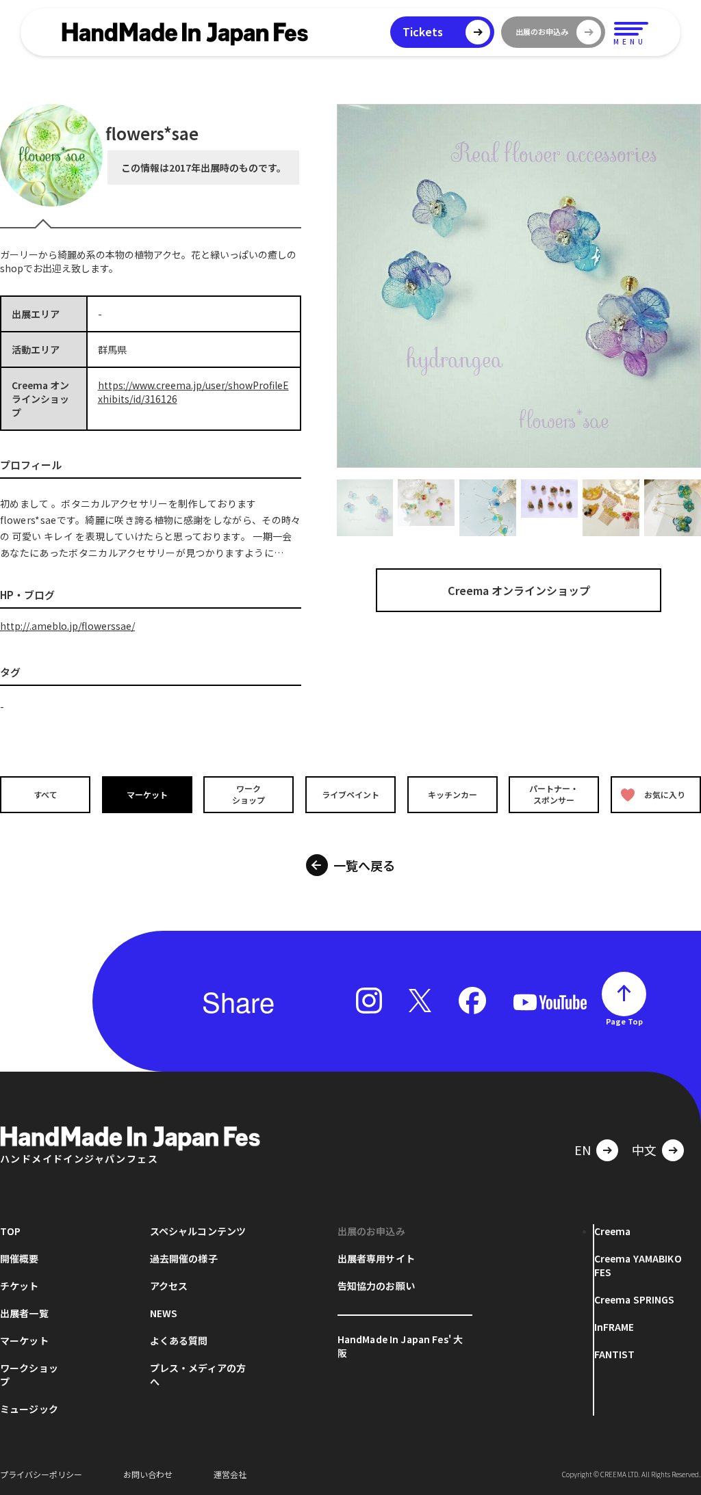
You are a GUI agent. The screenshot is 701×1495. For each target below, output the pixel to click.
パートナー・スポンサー (553, 794)
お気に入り (664, 794)
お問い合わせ (148, 1474)
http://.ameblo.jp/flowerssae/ (67, 626)
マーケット (147, 794)
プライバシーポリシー (41, 1474)
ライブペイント (350, 794)
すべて (46, 794)
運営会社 (230, 1474)
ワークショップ (248, 794)
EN (582, 1150)
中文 (644, 1150)
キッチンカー (452, 794)
